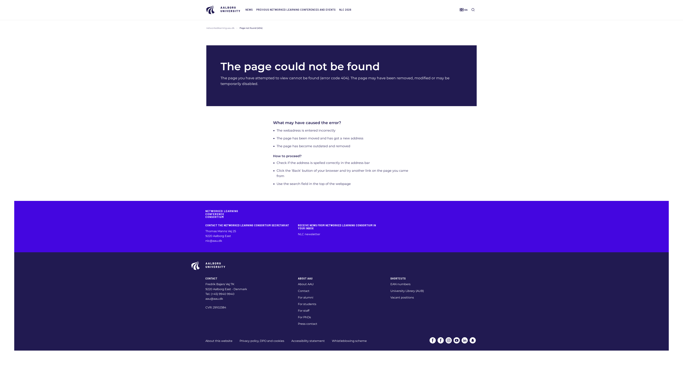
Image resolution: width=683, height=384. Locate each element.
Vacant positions (402, 297)
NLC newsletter (309, 234)
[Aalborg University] (224, 9)
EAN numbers (400, 284)
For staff (303, 310)
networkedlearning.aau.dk (220, 28)
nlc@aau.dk (213, 240)
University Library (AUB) (407, 291)
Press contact (307, 324)
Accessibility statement (308, 341)
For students (307, 304)
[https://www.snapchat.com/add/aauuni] (473, 340)
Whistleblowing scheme (349, 341)
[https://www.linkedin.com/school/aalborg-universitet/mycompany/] (465, 340)
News (249, 9)
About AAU (306, 284)
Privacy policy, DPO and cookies (262, 341)
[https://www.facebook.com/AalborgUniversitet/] (433, 340)
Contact (303, 291)
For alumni (305, 297)
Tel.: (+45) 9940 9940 (219, 294)
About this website (218, 341)
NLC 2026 (345, 9)
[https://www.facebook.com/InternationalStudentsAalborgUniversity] (441, 340)
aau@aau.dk (214, 298)
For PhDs (304, 317)
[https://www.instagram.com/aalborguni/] (449, 340)
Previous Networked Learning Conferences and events (296, 9)
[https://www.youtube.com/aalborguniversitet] (457, 340)
